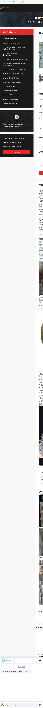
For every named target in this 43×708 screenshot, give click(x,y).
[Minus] (40, 660)
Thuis (29, 22)
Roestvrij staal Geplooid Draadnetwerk (10, 54)
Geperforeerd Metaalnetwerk (12, 82)
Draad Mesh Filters (9, 86)
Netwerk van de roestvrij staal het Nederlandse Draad (14, 48)
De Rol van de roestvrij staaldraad (14, 69)
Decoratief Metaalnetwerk (11, 95)
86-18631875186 (20, 142)
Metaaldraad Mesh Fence (11, 103)
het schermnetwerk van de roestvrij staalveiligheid (14, 64)
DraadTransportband (10, 91)
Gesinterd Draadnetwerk (11, 99)
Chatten (17, 152)
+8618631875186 (16, 146)
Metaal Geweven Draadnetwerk (13, 74)
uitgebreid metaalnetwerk (11, 78)
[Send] (40, 705)
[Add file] (2, 705)
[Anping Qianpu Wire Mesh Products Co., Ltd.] (6, 8)
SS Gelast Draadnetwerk (11, 39)
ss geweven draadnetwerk (11, 43)
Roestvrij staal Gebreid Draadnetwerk (15, 59)
